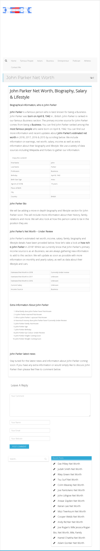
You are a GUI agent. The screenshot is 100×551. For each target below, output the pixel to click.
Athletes (87, 61)
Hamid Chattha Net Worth (71, 537)
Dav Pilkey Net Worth (69, 463)
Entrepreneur (63, 61)
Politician (76, 61)
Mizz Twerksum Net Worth (72, 511)
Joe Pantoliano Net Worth (71, 490)
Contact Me (16, 67)
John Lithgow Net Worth (70, 495)
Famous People (26, 61)
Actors (40, 61)
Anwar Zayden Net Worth (71, 500)
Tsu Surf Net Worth (68, 479)
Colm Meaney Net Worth (71, 484)
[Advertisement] (50, 38)
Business (50, 61)
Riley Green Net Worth (70, 474)
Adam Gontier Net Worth (71, 542)
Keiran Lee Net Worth (69, 506)
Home (13, 61)
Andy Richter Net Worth (70, 521)
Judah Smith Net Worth (70, 469)
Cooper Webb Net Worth (71, 516)
